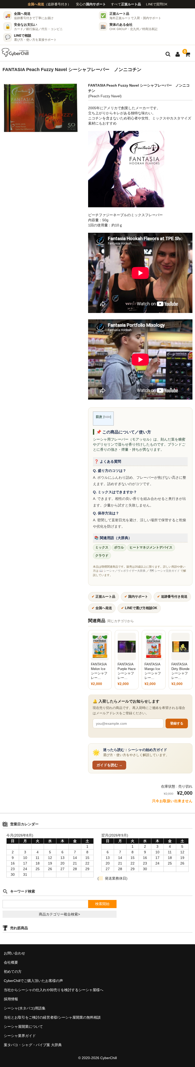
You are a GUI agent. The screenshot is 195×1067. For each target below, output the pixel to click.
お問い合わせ (14, 953)
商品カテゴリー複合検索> (59, 914)
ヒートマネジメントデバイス (150, 547)
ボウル (119, 547)
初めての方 (13, 971)
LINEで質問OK (156, 4)
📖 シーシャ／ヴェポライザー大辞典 (122, 570)
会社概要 (11, 962)
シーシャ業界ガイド (20, 1036)
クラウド (101, 555)
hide (107, 417)
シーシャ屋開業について (23, 1026)
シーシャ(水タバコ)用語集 (24, 1008)
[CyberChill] (15, 52)
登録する (176, 723)
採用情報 (11, 999)
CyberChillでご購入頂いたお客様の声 (33, 981)
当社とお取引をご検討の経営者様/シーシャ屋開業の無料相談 (52, 1017)
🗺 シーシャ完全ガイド (165, 570)
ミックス (101, 547)
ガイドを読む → (109, 765)
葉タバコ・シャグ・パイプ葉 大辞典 (33, 1045)
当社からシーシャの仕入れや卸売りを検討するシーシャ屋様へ (53, 990)
